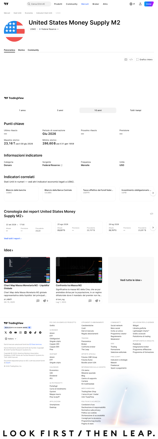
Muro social (115, 328)
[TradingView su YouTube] (15, 332)
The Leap (85, 349)
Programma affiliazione (142, 349)
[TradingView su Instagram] (20, 332)
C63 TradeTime (87, 397)
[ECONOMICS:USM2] (6, 280)
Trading (114, 347)
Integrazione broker (141, 347)
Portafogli (53, 386)
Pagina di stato (87, 424)
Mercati (85, 4)
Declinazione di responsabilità (93, 407)
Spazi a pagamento (119, 368)
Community (71, 4)
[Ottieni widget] (131, 59)
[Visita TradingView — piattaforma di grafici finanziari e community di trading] (14, 98)
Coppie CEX (54, 344)
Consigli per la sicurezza (91, 418)
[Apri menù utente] (140, 3)
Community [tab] (33, 50)
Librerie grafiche (139, 328)
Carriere (84, 381)
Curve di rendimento (58, 389)
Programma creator (118, 334)
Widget (136, 325)
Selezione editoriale (118, 352)
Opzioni (53, 391)
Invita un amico (117, 331)
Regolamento (116, 336)
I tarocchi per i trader (90, 394)
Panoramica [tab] (9, 50)
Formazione (115, 349)
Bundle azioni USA (88, 362)
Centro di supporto (89, 378)
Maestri (114, 362)
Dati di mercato (87, 331)
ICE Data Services (35, 344)
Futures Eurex (87, 360)
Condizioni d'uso (88, 405)
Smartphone (54, 405)
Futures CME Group (89, 357)
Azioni (52, 333)
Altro (105, 4)
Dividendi (53, 376)
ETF (51, 336)
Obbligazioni (55, 338)
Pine (51, 349)
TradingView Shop (88, 391)
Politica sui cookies (89, 413)
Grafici (52, 325)
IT (134, 4)
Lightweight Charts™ (141, 331)
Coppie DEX (54, 347)
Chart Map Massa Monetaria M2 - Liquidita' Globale (26, 287)
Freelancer (115, 365)
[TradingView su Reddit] (40, 332)
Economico (54, 370)
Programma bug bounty (91, 421)
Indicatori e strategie (119, 360)
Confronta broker (88, 347)
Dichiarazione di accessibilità (93, 415)
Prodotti (58, 4)
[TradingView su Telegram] (30, 332)
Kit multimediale (87, 384)
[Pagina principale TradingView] (6, 4)
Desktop (53, 407)
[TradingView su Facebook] (10, 332)
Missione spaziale (88, 373)
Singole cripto (55, 341)
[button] (64, 3)
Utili (51, 373)
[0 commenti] (37, 300)
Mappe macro (55, 394)
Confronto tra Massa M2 (69, 285)
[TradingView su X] (5, 332)
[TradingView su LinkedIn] (25, 332)
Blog (83, 376)
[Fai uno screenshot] (126, 59)
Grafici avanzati (139, 334)
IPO (51, 378)
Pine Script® (54, 397)
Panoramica (86, 341)
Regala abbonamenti (89, 334)
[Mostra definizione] (15, 162)
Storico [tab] (21, 50)
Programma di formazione (143, 352)
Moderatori (115, 339)
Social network (117, 325)
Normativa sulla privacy (90, 410)
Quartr (8, 363)
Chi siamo (85, 370)
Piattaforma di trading (141, 336)
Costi (83, 328)
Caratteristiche (87, 325)
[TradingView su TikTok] (35, 332)
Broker (96, 4)
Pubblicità (137, 344)
